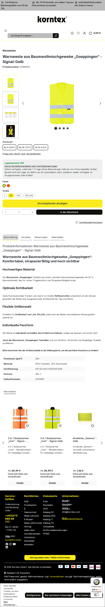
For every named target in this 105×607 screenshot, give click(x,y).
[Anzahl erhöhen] (32, 212)
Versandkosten (57, 576)
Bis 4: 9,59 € (9, 147)
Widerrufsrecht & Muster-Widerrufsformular (33, 519)
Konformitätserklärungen (55, 530)
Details (20, 483)
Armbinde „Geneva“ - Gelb (85, 439)
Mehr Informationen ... (10, 603)
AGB (26, 501)
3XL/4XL (29, 195)
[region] (52, 107)
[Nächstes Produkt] (102, 443)
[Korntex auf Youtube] (14, 544)
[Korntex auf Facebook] (7, 544)
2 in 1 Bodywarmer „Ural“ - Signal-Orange (18, 440)
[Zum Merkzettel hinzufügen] (27, 425)
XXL (19, 195)
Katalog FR (48, 523)
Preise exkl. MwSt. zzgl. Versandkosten (22, 154)
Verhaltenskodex (32, 533)
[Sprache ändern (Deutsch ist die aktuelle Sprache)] (72, 33)
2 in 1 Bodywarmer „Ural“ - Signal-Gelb (51, 439)
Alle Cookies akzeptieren (88, 595)
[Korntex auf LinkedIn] (6, 547)
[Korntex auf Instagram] (10, 544)
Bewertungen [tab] (41, 237)
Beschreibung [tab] (10, 237)
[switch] (96, 594)
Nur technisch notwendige (58, 595)
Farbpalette (48, 526)
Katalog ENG (49, 516)
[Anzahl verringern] (5, 212)
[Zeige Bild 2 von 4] (60, 128)
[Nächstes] (100, 103)
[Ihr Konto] (84, 33)
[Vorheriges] (23, 103)
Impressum (29, 537)
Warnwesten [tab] (10, 391)
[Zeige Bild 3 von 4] (64, 128)
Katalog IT (48, 519)
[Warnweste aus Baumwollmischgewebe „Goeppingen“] (61, 103)
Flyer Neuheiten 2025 (48, 505)
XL (11, 195)
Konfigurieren (34, 595)
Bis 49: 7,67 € (25, 147)
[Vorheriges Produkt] (3, 443)
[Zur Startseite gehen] (52, 19)
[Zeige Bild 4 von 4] (68, 128)
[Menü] (6, 30)
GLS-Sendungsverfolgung (72, 518)
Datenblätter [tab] (57, 237)
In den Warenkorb (69, 212)
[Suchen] (56, 35)
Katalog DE (48, 512)
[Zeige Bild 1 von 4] (56, 128)
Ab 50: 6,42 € (41, 147)
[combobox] (30, 35)
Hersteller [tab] (26, 237)
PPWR (46, 533)
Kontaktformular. (13, 540)
